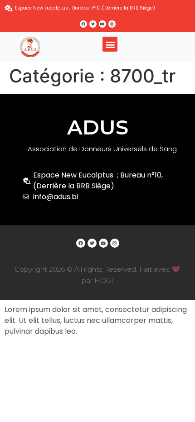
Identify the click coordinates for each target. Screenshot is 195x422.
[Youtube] (102, 24)
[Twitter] (93, 24)
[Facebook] (83, 24)
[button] (109, 44)
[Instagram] (112, 24)
